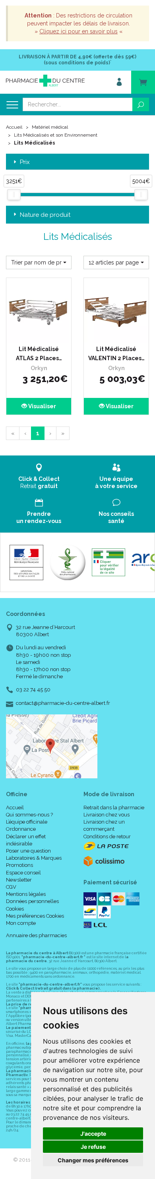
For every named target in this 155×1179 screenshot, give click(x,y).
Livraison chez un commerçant (104, 825)
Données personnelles (32, 901)
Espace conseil (23, 873)
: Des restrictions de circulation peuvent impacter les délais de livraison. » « (78, 23)
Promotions (19, 865)
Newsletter (19, 880)
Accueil (14, 127)
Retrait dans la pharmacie (113, 807)
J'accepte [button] (93, 1133)
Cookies (15, 909)
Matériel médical (50, 127)
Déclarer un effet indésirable (26, 840)
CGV (11, 887)
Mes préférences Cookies (35, 916)
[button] (39, 262)
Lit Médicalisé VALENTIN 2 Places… (116, 353)
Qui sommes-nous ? (29, 815)
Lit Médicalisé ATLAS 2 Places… (39, 353)
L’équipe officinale (26, 822)
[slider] (14, 194)
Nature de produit (45, 214)
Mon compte (21, 923)
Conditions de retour (107, 836)
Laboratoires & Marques (34, 858)
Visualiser (41, 406)
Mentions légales (26, 894)
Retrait (39, 482)
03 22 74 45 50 (33, 690)
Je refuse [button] (93, 1146)
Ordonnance (21, 829)
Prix (25, 162)
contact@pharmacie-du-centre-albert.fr (63, 703)
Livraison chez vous (106, 815)
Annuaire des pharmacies (36, 935)
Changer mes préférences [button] (93, 1160)
